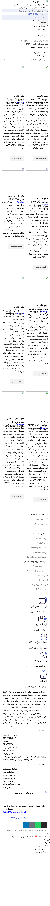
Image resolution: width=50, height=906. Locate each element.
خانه (46, 41)
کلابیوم (14, 836)
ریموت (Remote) (39, 552)
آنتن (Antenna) (42, 539)
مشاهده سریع (45, 164)
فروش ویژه (40, 519)
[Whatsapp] (38, 825)
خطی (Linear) (39, 566)
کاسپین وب (24, 836)
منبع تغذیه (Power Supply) (35, 562)
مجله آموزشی (8, 772)
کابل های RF (43, 580)
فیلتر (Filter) (43, 575)
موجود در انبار (39, 524)
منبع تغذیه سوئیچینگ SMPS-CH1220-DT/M (38, 425)
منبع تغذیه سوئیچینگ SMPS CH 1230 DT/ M (38, 99)
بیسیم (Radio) (42, 543)
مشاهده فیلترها (40, 52)
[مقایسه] (45, 91)
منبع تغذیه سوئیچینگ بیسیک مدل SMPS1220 (14, 99)
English (20, 202)
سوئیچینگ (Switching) (36, 571)
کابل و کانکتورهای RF (39, 585)
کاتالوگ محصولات (10, 769)
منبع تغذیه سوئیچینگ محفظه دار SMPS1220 (38, 308)
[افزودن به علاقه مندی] (45, 153)
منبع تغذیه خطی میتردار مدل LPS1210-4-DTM (14, 422)
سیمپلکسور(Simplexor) (36, 557)
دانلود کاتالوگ (19, 372)
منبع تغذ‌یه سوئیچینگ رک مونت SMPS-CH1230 (13, 310)
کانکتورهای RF (42, 589)
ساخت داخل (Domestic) (38, 548)
